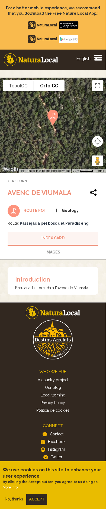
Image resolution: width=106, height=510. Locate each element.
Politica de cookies (52, 410)
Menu (98, 57)
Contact (56, 434)
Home (31, 59)
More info (10, 487)
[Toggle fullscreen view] (97, 85)
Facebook (56, 441)
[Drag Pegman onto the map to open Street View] (97, 160)
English (83, 58)
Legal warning (53, 395)
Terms (100, 170)
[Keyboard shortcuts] (22, 171)
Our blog (53, 387)
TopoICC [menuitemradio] (18, 85)
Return (19, 181)
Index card (53, 238)
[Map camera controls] (97, 141)
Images (53, 252)
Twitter (56, 457)
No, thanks (14, 499)
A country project (53, 380)
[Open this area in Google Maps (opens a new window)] (10, 169)
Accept (36, 499)
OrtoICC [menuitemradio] (49, 85)
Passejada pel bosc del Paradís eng (54, 223)
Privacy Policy (53, 403)
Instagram (56, 449)
